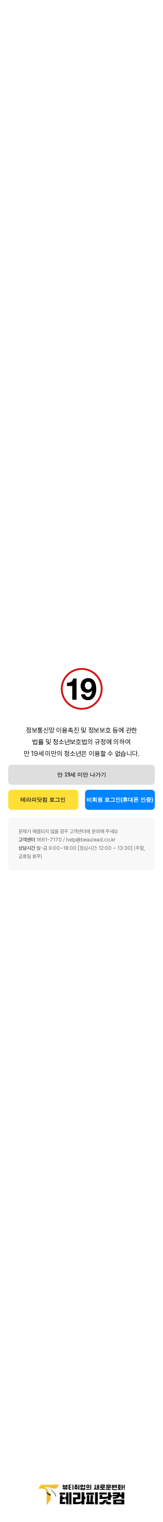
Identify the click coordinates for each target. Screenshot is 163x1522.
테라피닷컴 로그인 (43, 799)
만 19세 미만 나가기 (81, 774)
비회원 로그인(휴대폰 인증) (120, 799)
